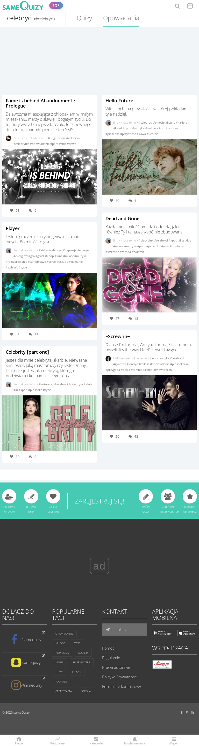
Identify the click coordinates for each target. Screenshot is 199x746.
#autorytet (46, 384)
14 (36, 334)
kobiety (83, 653)
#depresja (70, 250)
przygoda (62, 653)
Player (13, 228)
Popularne (57, 742)
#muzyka (80, 256)
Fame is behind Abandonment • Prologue (40, 103)
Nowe (19, 743)
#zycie (23, 267)
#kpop (50, 256)
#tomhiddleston (142, 370)
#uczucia (62, 262)
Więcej (173, 743)
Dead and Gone (122, 218)
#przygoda (113, 370)
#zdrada (126, 252)
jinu (16, 250)
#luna (59, 256)
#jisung (170, 122)
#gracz (40, 256)
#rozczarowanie (17, 262)
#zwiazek (12, 267)
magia (59, 662)
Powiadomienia (134, 743)
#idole (88, 384)
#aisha (43, 250)
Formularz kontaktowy (121, 686)
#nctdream (173, 128)
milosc (60, 643)
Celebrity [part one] (27, 352)
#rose (165, 246)
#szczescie (112, 252)
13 (136, 318)
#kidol (118, 128)
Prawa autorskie (116, 667)
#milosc (68, 256)
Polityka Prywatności (119, 676)
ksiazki (76, 672)
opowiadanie (64, 633)
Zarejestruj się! (99, 500)
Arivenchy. (20, 138)
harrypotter (81, 662)
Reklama (120, 629)
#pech (141, 246)
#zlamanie (76, 262)
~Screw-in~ (117, 336)
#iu (16, 390)
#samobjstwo (37, 262)
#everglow (21, 256)
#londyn (133, 364)
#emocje (83, 250)
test (77, 643)
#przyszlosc (128, 134)
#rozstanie (177, 246)
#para (54, 144)
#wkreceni (166, 370)
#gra (32, 256)
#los (188, 240)
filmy (58, 672)
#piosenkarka (179, 364)
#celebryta (76, 384)
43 (136, 436)
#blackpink (146, 240)
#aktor (154, 358)
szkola (86, 691)
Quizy (84, 17)
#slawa (71, 144)
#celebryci (73, 138)
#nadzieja (152, 128)
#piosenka (35, 390)
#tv (156, 370)
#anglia (164, 358)
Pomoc (108, 648)
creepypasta (63, 691)
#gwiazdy (120, 364)
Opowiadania (121, 17)
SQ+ (56, 5)
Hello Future (119, 100)
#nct (162, 128)
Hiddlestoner (122, 358)
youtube (61, 681)
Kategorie (96, 743)
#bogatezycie (57, 138)
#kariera (181, 122)
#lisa (181, 240)
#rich (63, 144)
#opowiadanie (40, 144)
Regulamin (111, 657)
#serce (51, 262)
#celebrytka (21, 144)
